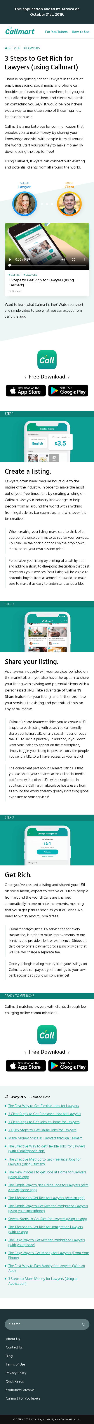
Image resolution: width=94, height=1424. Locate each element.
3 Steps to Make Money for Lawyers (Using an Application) (43, 1281)
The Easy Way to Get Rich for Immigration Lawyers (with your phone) (46, 1243)
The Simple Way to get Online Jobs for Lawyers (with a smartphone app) (48, 1188)
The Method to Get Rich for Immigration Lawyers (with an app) (45, 1230)
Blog (9, 1356)
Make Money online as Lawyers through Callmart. (45, 1138)
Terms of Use (15, 1364)
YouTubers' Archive (20, 1390)
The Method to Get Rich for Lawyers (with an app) (46, 1198)
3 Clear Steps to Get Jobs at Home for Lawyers (44, 1122)
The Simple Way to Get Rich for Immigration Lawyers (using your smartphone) (48, 1209)
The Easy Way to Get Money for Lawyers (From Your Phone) (48, 1256)
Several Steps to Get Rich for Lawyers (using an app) (47, 1219)
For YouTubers (56, 32)
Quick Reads (15, 1381)
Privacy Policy (16, 1373)
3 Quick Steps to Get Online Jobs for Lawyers (42, 1130)
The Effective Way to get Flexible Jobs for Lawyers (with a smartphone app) (46, 1149)
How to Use (80, 32)
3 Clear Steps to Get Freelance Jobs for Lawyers (44, 1114)
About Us (13, 1339)
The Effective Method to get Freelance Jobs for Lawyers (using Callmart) (44, 1162)
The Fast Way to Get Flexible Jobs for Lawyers (43, 1106)
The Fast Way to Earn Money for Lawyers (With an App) (46, 1268)
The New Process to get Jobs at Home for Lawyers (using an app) (47, 1175)
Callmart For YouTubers (23, 1399)
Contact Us (14, 1347)
